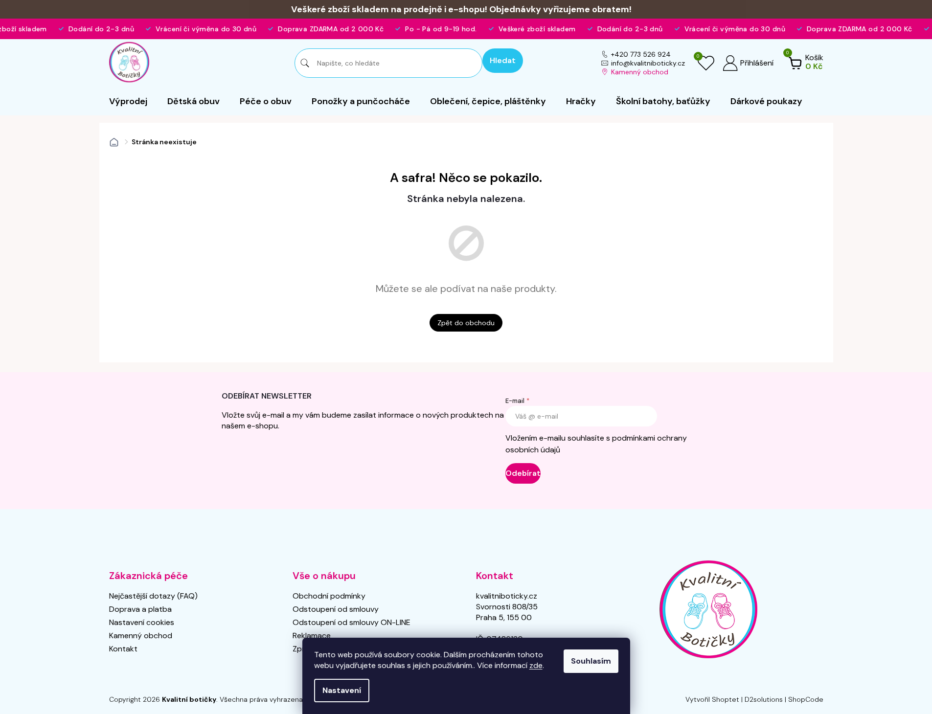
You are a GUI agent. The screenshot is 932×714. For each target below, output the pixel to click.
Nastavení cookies (141, 622)
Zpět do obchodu (466, 322)
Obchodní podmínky (329, 596)
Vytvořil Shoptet (712, 699)
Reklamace (312, 635)
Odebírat (523, 473)
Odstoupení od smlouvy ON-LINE (351, 622)
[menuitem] (128, 101)
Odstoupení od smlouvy (336, 609)
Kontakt (123, 649)
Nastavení (341, 690)
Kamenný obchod (639, 71)
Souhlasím (591, 661)
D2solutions (764, 699)
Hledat (503, 60)
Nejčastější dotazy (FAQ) (153, 596)
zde (536, 665)
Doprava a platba (140, 609)
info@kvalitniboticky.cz (648, 63)
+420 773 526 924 (641, 54)
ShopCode (805, 699)
